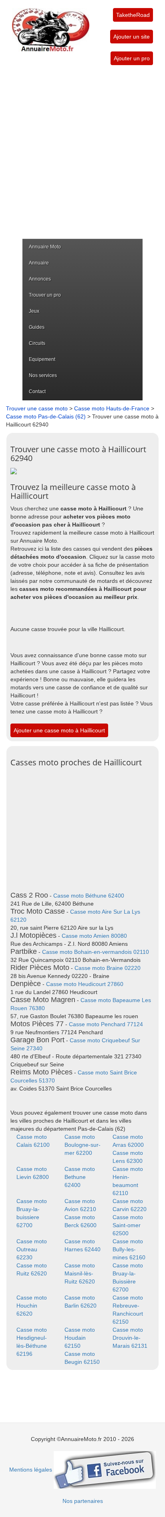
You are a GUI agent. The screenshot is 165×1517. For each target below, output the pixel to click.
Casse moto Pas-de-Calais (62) (46, 416)
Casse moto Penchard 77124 (106, 1024)
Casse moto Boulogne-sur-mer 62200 (82, 1145)
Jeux (34, 311)
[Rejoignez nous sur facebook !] (105, 1469)
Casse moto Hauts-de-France (111, 408)
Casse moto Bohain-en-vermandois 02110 (95, 952)
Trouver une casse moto (37, 408)
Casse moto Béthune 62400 (88, 895)
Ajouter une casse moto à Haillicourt (59, 730)
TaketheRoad (133, 15)
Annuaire (39, 263)
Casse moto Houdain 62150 (79, 1337)
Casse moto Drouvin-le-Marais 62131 (130, 1337)
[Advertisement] (82, 152)
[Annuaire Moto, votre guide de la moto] (50, 26)
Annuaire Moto (45, 247)
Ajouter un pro (132, 58)
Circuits (37, 343)
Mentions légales (30, 1469)
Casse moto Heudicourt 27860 (84, 984)
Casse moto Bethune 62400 (79, 1177)
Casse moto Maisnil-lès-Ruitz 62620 (79, 1273)
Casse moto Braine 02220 (107, 968)
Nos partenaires (82, 1501)
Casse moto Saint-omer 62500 (128, 1225)
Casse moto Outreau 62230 (31, 1249)
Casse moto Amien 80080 (94, 936)
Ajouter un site (131, 36)
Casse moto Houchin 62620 (31, 1305)
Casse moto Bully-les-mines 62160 (129, 1249)
